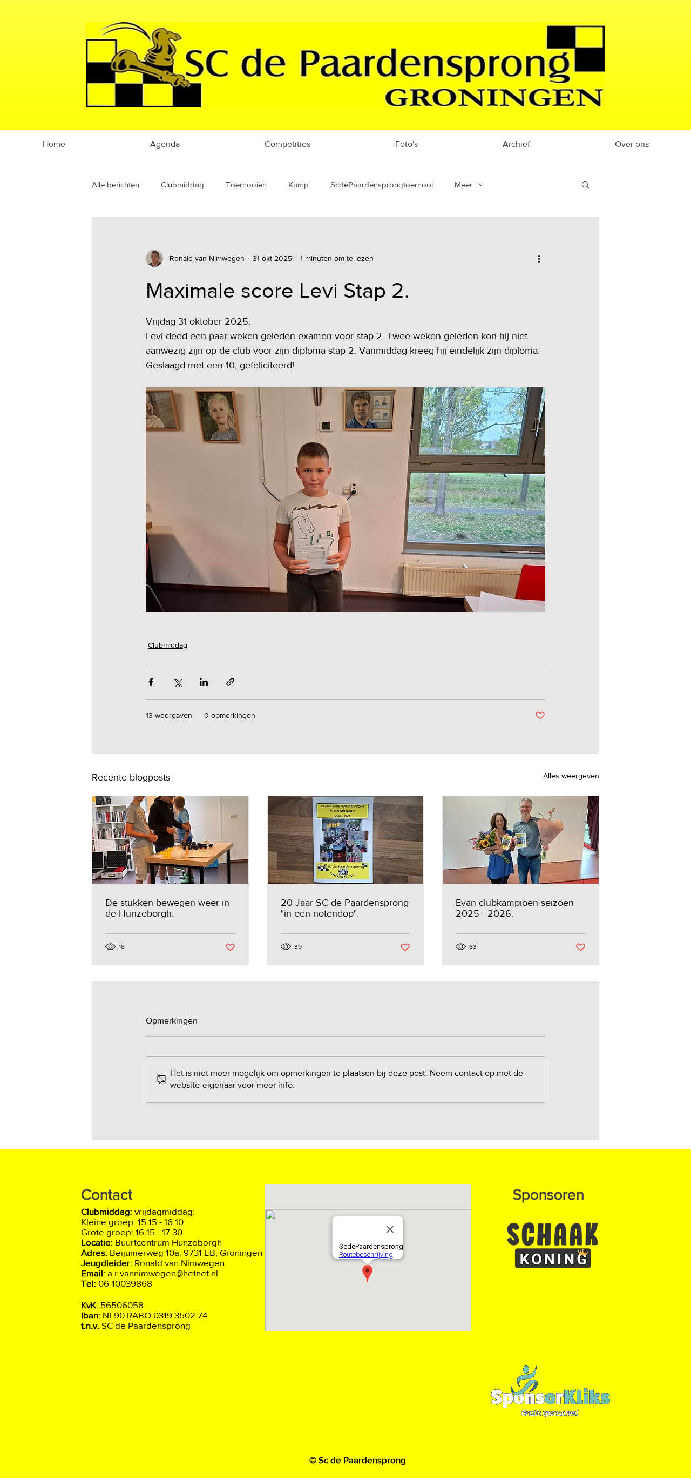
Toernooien (246, 184)
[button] (585, 184)
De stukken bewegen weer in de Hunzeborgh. (167, 908)
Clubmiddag (182, 184)
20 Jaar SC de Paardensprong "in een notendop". (345, 908)
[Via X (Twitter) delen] (177, 682)
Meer (463, 184)
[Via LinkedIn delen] (204, 682)
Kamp (298, 184)
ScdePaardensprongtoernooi (381, 184)
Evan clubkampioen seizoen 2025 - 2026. (515, 908)
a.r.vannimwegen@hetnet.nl (162, 1273)
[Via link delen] (230, 682)
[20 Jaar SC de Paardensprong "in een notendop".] (346, 840)
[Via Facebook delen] (151, 682)
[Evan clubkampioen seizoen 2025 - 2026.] (521, 840)
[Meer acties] (538, 258)
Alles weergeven (571, 775)
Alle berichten (115, 184)
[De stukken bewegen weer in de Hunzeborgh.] (170, 840)
